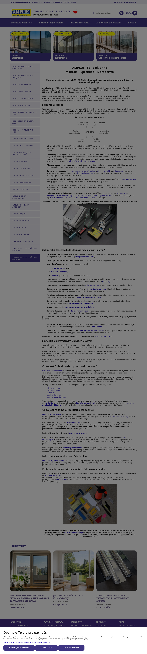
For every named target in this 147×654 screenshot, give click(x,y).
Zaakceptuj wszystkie (71, 648)
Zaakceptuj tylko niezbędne (19, 648)
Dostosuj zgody (46, 648)
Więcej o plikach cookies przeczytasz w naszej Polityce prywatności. (27, 642)
